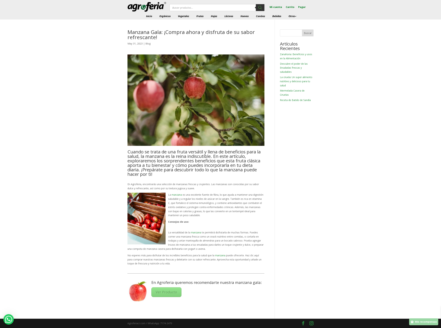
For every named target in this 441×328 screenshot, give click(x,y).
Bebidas (276, 16)
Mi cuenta (276, 7)
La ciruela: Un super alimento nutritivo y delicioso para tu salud (296, 81)
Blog (148, 43)
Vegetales (183, 16)
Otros (292, 16)
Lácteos (228, 16)
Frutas (200, 16)
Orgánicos (165, 16)
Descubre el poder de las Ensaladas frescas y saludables (294, 68)
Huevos (244, 16)
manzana (176, 194)
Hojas (214, 16)
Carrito (290, 7)
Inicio (149, 16)
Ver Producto (166, 292)
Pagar (302, 7)
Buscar (308, 33)
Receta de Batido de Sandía (295, 100)
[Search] (260, 7)
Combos (260, 16)
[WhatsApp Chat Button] (8, 319)
